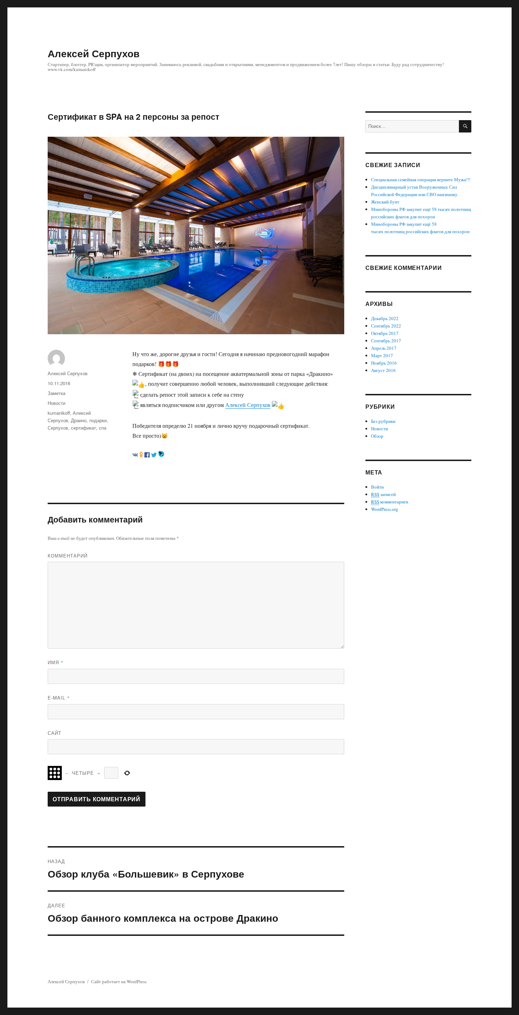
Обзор (377, 436)
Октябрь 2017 (385, 333)
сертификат (83, 427)
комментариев (389, 501)
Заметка (56, 393)
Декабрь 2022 (385, 318)
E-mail (59, 697)
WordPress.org (384, 509)
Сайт (54, 733)
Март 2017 (382, 355)
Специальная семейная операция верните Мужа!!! (420, 179)
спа (102, 427)
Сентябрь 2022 (386, 326)
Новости (56, 403)
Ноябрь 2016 (384, 363)
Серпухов (58, 427)
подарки (98, 420)
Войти (377, 487)
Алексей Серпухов (93, 53)
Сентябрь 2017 (386, 340)
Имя (56, 662)
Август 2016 (383, 370)
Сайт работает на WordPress (119, 981)
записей (383, 494)
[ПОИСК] (465, 126)
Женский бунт (385, 202)
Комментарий (68, 555)
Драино (78, 420)
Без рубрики (383, 421)
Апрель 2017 (383, 348)
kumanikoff (59, 412)
